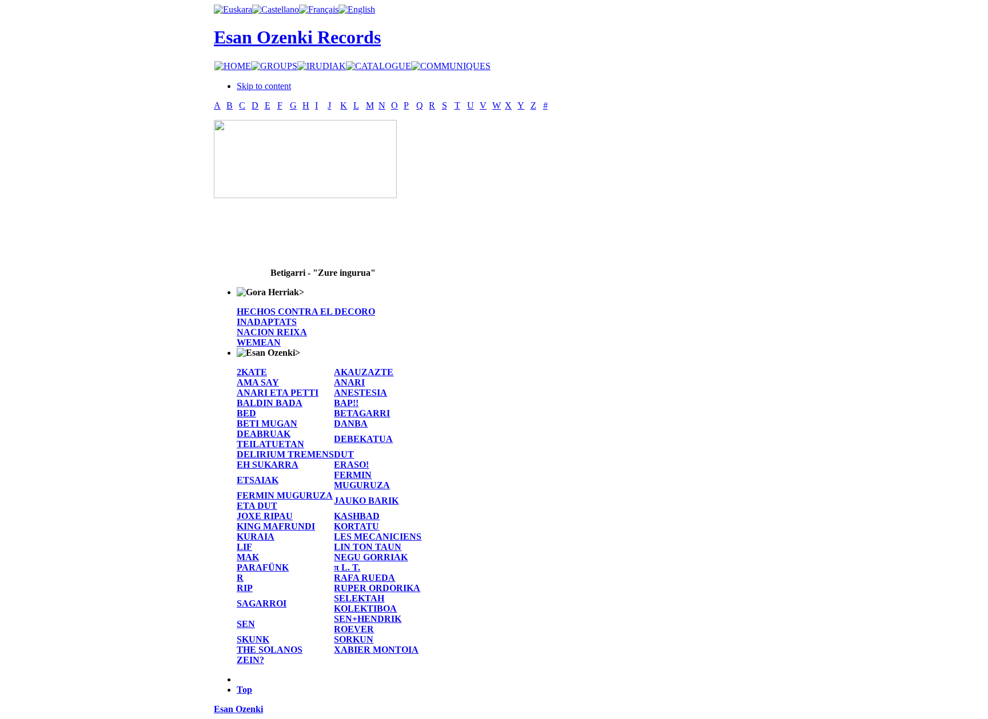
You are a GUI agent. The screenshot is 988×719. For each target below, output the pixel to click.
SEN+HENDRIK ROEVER (367, 624)
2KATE (252, 372)
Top (244, 689)
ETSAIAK (257, 480)
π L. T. (347, 567)
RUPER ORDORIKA (377, 588)
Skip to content (264, 86)
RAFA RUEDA (364, 578)
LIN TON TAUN (367, 547)
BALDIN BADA (269, 403)
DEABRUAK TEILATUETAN (270, 439)
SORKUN (353, 639)
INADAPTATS (267, 322)
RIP (245, 588)
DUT (344, 454)
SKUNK (253, 639)
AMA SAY (258, 382)
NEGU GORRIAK (371, 557)
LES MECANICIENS (377, 536)
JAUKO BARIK (366, 500)
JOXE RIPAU (265, 516)
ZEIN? (250, 660)
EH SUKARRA (267, 464)
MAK (248, 557)
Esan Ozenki (238, 709)
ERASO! (351, 464)
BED (246, 413)
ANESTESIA (360, 392)
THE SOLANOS (269, 649)
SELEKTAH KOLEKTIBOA (365, 603)
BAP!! (346, 403)
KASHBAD (357, 516)
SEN (246, 624)
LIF (244, 547)
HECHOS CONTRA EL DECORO (306, 311)
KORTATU (356, 526)
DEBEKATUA (363, 439)
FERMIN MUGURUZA (362, 480)
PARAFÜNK (263, 567)
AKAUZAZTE (363, 372)
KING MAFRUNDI (276, 526)
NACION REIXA (272, 332)
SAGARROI (261, 603)
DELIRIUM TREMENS (285, 454)
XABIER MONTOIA (376, 649)
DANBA (351, 423)
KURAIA (255, 536)
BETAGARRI (362, 413)
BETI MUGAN (267, 423)
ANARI (349, 382)
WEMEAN (259, 342)
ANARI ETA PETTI (277, 392)
